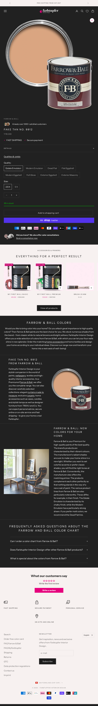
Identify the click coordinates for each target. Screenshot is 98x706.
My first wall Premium (49, 294)
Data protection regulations (17, 666)
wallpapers (20, 375)
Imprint (7, 675)
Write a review (49, 590)
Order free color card (14, 639)
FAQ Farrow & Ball (12, 643)
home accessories (55, 342)
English (86, 635)
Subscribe (48, 661)
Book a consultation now (27, 238)
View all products (48, 308)
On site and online (44, 622)
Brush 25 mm (80, 294)
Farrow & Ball (11, 119)
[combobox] (88, 635)
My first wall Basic (18, 294)
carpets (30, 395)
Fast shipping (11, 608)
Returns (7, 657)
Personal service (75, 608)
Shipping (8, 652)
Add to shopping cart (48, 213)
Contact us (9, 670)
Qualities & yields (12, 156)
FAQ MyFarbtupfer (12, 648)
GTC (6, 661)
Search (7, 634)
